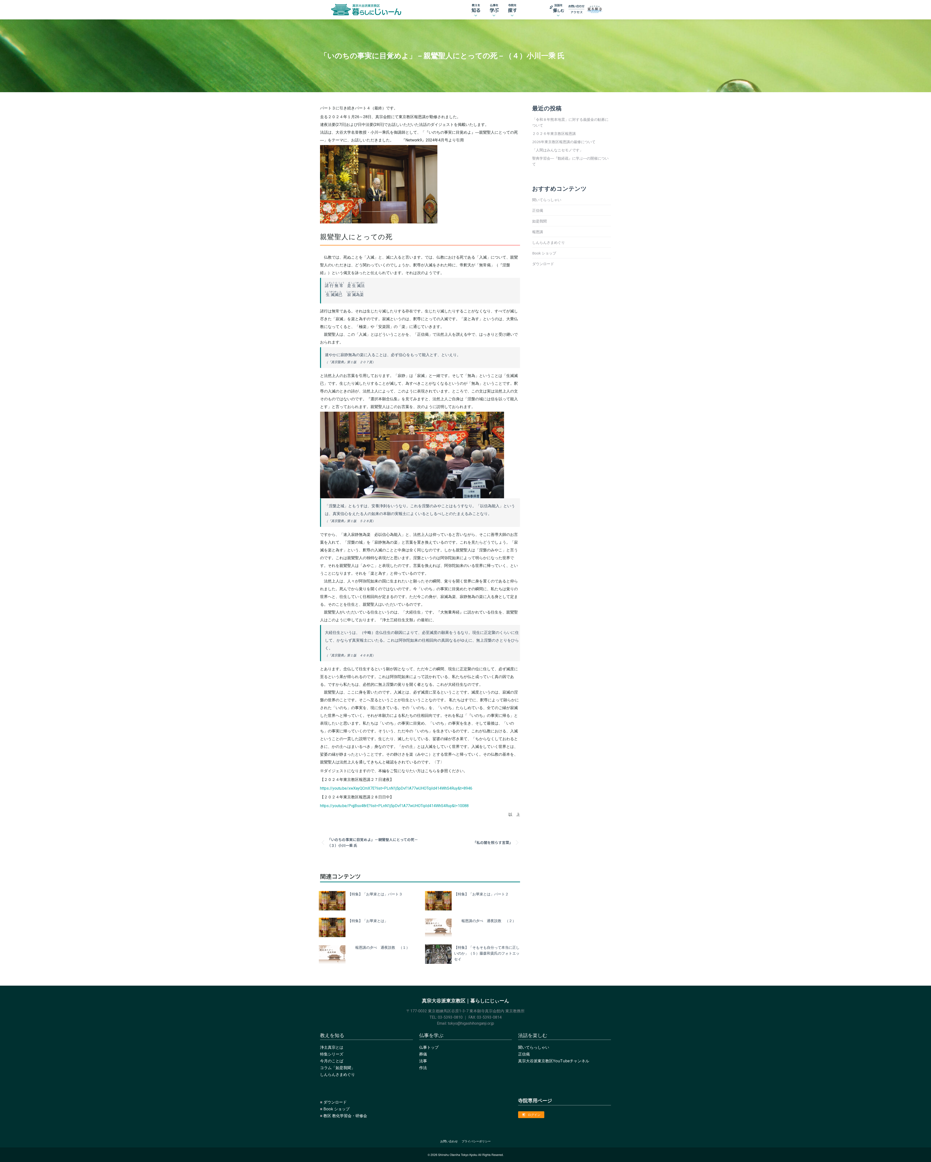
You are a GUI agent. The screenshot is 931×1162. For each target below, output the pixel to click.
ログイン (534, 1115)
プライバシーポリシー (476, 1141)
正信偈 (537, 210)
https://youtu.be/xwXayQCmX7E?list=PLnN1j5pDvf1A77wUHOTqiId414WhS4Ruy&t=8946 (396, 788)
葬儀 (423, 1054)
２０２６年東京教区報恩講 (554, 133)
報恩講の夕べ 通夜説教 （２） (485, 920)
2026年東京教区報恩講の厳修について (563, 141)
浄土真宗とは (331, 1047)
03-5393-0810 (450, 1017)
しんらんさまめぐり (548, 242)
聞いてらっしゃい (546, 199)
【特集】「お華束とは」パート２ (481, 893)
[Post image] (332, 900)
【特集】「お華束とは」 (368, 920)
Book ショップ (544, 253)
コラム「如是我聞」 (337, 1067)
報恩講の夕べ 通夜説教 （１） (379, 947)
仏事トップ (429, 1047)
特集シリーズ (331, 1054)
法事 (423, 1060)
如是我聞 (539, 221)
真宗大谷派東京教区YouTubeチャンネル (553, 1060)
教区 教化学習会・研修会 (345, 1115)
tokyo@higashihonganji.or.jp (471, 1023)
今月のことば (331, 1060)
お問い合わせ (449, 1141)
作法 (423, 1067)
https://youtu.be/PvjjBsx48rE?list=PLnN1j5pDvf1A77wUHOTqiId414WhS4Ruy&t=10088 (394, 805)
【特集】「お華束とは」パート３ (375, 893)
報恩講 (537, 231)
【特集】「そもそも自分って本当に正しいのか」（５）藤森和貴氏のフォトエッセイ (487, 953)
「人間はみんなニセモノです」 (557, 149)
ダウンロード (543, 263)
